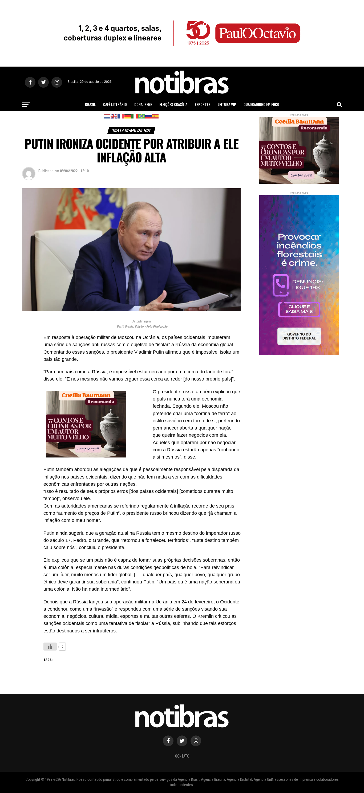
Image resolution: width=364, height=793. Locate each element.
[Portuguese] (141, 115)
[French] (121, 115)
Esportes (202, 104)
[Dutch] (107, 115)
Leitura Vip (227, 104)
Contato (182, 756)
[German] (127, 115)
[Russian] (148, 115)
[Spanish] (155, 115)
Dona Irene (143, 104)
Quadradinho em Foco (261, 104)
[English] (114, 115)
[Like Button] (50, 647)
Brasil (90, 104)
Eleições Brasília (173, 104)
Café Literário (115, 104)
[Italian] (134, 115)
